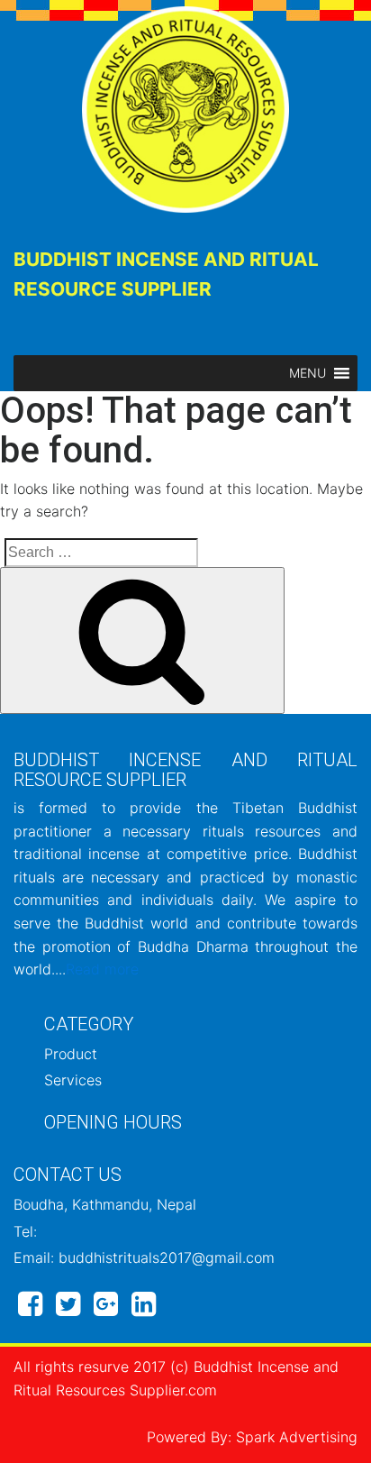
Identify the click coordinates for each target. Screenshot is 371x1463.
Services (73, 1080)
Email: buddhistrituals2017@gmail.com (144, 1257)
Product (70, 1054)
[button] (307, 373)
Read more (102, 969)
